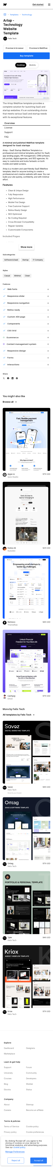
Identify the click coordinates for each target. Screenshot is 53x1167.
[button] (49, 4)
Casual (7, 276)
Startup (25, 260)
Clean (27, 276)
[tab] (26, 123)
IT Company (38, 260)
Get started (38, 4)
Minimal (17, 276)
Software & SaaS (11, 260)
